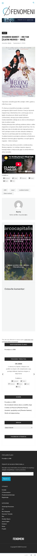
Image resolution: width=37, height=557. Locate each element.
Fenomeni (18, 539)
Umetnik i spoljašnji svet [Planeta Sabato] (18, 410)
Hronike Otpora (6, 519)
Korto (9, 43)
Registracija (5, 497)
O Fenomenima (6, 492)
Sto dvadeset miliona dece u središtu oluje (18, 405)
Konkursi (4, 524)
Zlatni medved (8, 193)
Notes (3, 526)
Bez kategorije (6, 511)
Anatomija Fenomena (8, 506)
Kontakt (4, 490)
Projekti (4, 529)
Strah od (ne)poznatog (12, 413)
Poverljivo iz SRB (10, 349)
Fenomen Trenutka (7, 514)
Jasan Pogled (5, 521)
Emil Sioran (18, 364)
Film (4, 33)
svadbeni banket (23, 190)
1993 (5, 190)
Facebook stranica (18, 436)
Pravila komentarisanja (8, 495)
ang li (12, 190)
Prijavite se (6, 479)
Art (3, 509)
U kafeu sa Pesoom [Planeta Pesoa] (16, 407)
